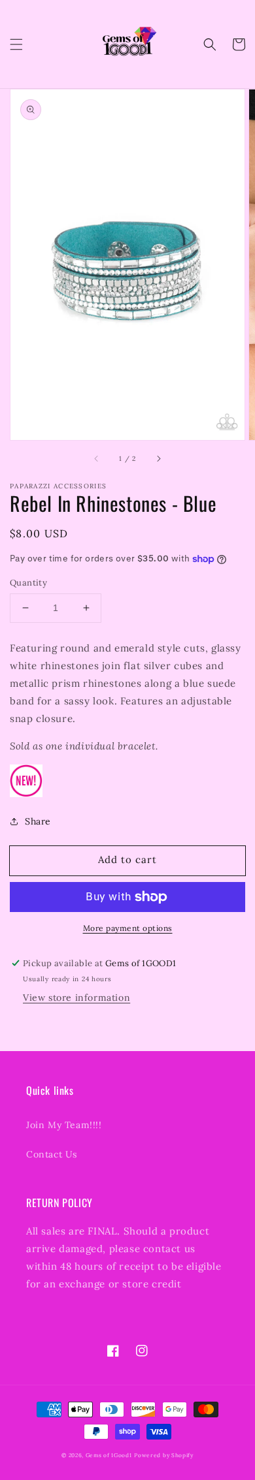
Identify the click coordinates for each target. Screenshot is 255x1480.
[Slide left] (96, 458)
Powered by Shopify (164, 1455)
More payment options (128, 928)
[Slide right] (158, 458)
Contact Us (51, 1154)
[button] (16, 44)
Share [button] (38, 821)
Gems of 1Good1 (109, 1455)
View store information (76, 997)
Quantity (28, 582)
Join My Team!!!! (64, 1125)
